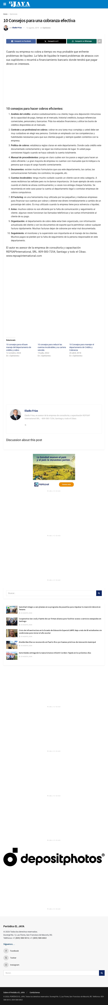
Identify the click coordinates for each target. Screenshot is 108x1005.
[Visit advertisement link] (54, 471)
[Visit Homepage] (19, 4)
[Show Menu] (4, 4)
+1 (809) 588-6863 (38, 938)
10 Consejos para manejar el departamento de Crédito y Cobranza (81, 347)
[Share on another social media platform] (99, 41)
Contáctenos (35, 992)
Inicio (5, 14)
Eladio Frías (17, 28)
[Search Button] (99, 593)
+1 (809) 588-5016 (21, 938)
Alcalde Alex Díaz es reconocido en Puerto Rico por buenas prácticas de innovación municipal (57, 642)
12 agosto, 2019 (32, 28)
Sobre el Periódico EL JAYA (14, 992)
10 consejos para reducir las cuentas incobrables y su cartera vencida (52, 347)
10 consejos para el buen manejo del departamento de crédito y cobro (18, 347)
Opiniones (13, 14)
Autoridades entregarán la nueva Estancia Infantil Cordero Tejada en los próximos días (55, 653)
